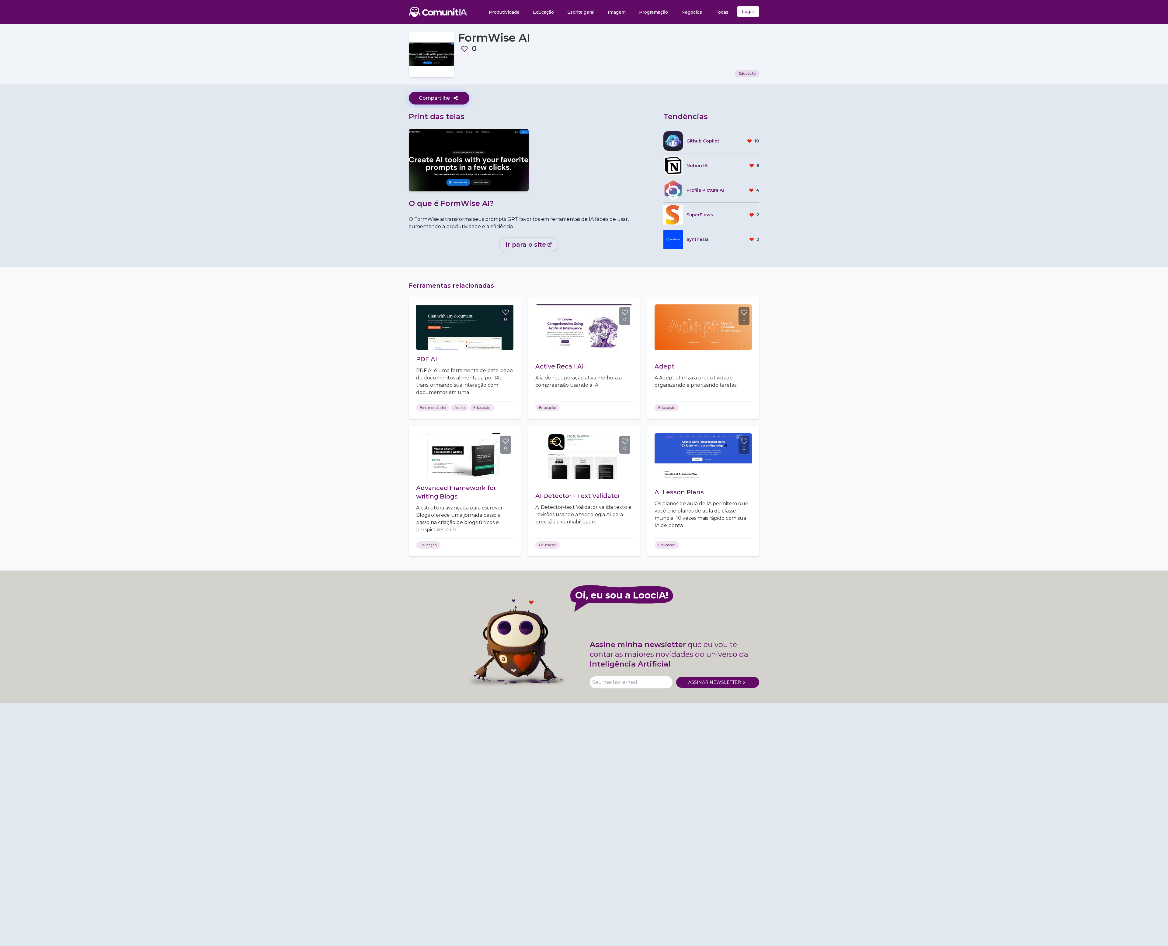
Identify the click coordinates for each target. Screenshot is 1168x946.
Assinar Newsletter (714, 682)
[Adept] (703, 327)
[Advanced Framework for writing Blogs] (464, 456)
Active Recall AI (559, 366)
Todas (721, 12)
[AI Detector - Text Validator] (584, 456)
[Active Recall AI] (584, 327)
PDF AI (426, 359)
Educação (543, 12)
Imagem (617, 12)
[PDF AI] (464, 327)
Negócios (691, 12)
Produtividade (504, 12)
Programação (653, 12)
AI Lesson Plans (679, 492)
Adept (664, 366)
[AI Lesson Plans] (703, 456)
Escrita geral (580, 12)
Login (748, 11)
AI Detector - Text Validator (577, 495)
